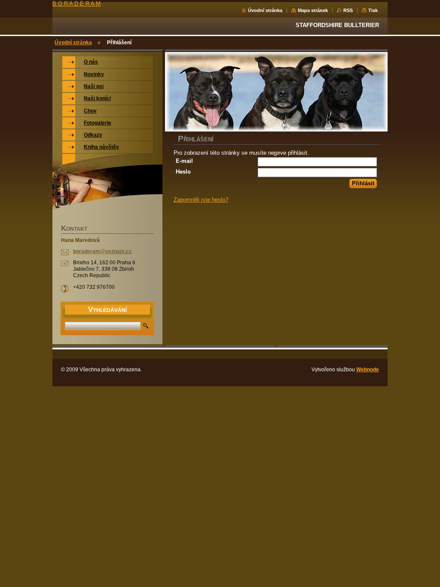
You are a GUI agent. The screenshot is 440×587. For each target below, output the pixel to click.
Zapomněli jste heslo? (201, 199)
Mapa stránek (313, 10)
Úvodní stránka (265, 10)
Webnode (367, 369)
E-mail (184, 161)
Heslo (183, 171)
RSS (348, 10)
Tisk (373, 10)
